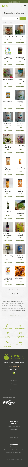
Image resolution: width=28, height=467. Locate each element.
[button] (20, 6)
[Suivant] (17, 293)
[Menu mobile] (25, 6)
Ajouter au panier (8, 42)
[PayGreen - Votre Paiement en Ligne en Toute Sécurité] (9, 402)
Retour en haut (13, 316)
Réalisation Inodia (18, 462)
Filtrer (22, 19)
